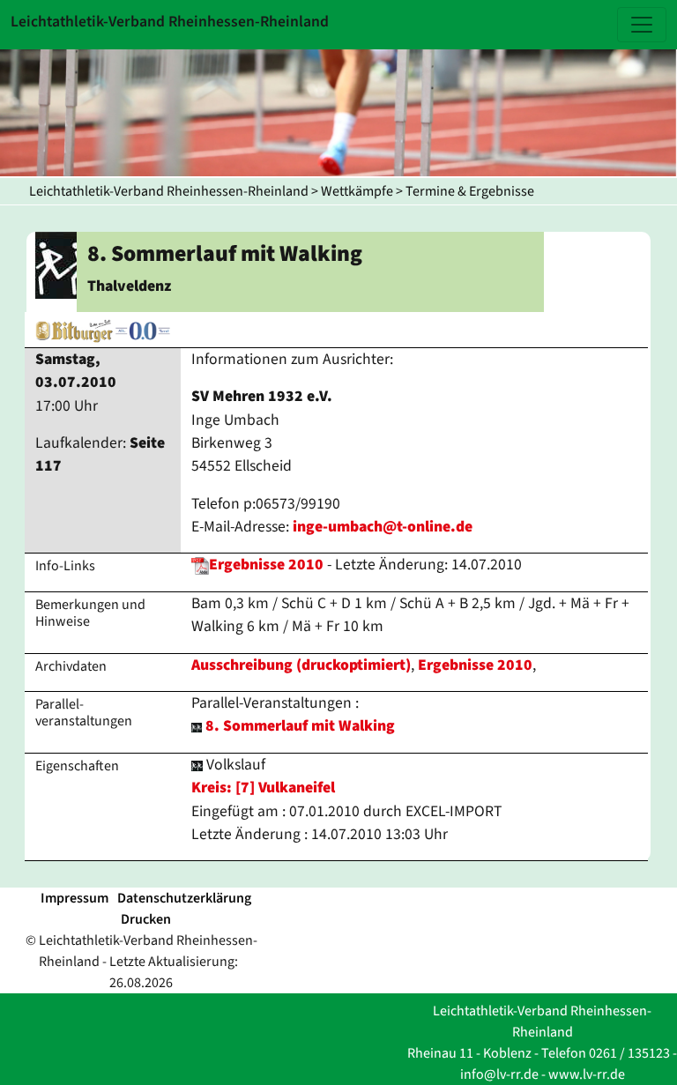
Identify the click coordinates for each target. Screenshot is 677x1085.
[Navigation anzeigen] (641, 24)
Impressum (74, 898)
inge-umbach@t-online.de (382, 527)
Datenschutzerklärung (184, 898)
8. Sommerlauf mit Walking (300, 726)
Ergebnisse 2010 (266, 565)
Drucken (146, 919)
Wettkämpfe (357, 191)
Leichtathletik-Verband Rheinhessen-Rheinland (169, 191)
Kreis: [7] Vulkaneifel (263, 788)
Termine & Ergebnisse (469, 191)
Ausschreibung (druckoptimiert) (301, 665)
